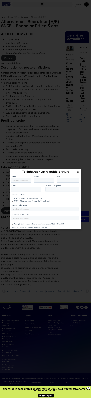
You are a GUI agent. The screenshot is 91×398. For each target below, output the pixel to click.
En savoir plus (45, 396)
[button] (78, 172)
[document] (45, 199)
